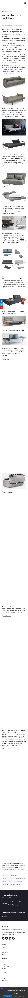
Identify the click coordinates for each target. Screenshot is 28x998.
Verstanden (7, 996)
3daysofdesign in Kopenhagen (10, 905)
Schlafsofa (5, 884)
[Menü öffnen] (25, 3)
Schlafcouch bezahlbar (8, 878)
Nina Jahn (5, 3)
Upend (9, 65)
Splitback (21, 239)
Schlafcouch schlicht (18, 881)
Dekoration (4, 894)
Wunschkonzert (9, 11)
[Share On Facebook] (1, 301)
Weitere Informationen (18, 996)
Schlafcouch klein (7, 881)
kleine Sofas (5, 875)
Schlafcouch (14, 875)
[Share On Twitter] (1, 304)
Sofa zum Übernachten (15, 884)
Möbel (3, 11)
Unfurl (17, 242)
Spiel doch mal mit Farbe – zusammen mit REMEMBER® (14, 913)
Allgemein (4, 901)
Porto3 (13, 612)
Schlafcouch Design (20, 878)
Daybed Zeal (20, 330)
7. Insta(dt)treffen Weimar (9, 895)
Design (9, 894)
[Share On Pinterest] (1, 307)
